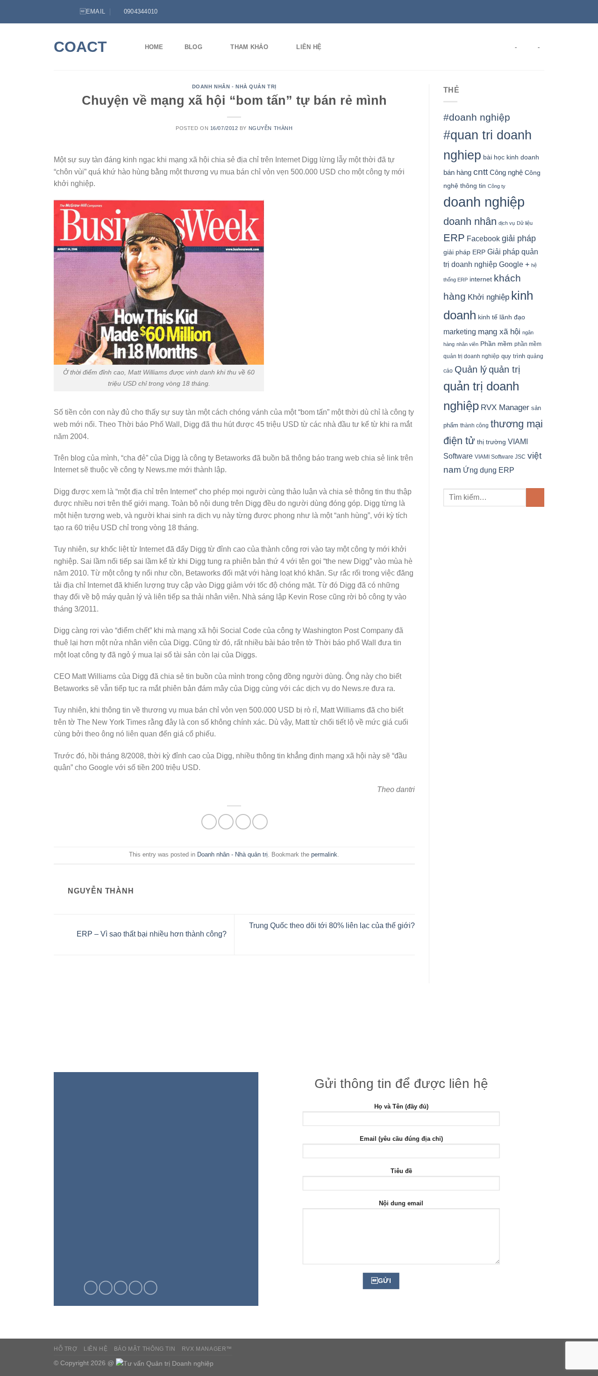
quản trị (504, 369)
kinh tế (488, 317)
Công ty (496, 186)
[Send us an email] (121, 1288)
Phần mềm (496, 343)
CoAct (80, 46)
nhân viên (467, 344)
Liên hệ (308, 46)
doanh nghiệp (484, 201)
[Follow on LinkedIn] (539, 11)
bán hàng (457, 172)
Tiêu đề (401, 1170)
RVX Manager (505, 407)
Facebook (483, 239)
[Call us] (135, 1288)
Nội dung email (401, 1203)
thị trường (491, 442)
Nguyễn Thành (271, 128)
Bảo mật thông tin (144, 1349)
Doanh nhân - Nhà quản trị (234, 86)
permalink (324, 854)
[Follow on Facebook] (522, 11)
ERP (454, 238)
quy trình (513, 356)
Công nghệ (506, 172)
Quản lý (471, 369)
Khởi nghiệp (488, 297)
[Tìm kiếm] (346, 47)
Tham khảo (249, 46)
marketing (459, 332)
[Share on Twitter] (226, 821)
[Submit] (535, 497)
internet (481, 279)
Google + (514, 264)
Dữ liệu (525, 223)
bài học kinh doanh (511, 157)
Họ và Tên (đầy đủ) (401, 1106)
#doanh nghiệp (476, 117)
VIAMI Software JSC (500, 457)
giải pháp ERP (464, 252)
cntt (480, 172)
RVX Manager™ (207, 1349)
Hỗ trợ (66, 1349)
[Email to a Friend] (243, 821)
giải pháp (519, 238)
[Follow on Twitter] (531, 11)
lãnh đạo (512, 317)
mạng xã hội (499, 331)
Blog (193, 46)
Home (154, 46)
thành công (474, 425)
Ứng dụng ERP (488, 470)
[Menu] (59, 11)
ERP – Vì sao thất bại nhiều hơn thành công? (151, 934)
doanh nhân (470, 221)
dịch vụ (506, 223)
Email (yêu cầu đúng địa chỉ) (401, 1138)
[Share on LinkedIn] (260, 821)
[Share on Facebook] (209, 821)
